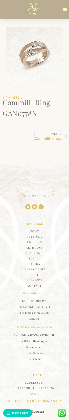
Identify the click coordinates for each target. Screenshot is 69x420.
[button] (65, 9)
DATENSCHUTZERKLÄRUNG (35, 388)
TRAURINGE (34, 253)
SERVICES (34, 280)
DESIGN (34, 264)
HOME (34, 231)
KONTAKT (34, 285)
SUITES (34, 258)
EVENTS (34, 274)
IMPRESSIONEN (34, 269)
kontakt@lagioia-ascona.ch (34, 327)
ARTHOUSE (34, 247)
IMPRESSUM (34, 382)
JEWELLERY (34, 242)
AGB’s (34, 393)
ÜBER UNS (34, 236)
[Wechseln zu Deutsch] (37, 411)
